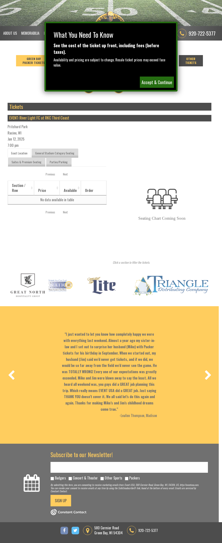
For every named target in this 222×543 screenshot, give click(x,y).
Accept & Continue (157, 82)
